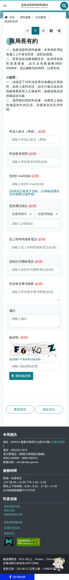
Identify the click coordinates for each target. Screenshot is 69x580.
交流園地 (40, 17)
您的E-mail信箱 (24, 176)
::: (3, 16)
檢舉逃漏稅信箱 (13, 514)
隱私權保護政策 (13, 522)
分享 (59, 31)
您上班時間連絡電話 (27, 239)
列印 (51, 31)
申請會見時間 (22, 153)
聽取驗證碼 (23, 375)
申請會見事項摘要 (26, 283)
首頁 (11, 17)
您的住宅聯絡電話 (26, 261)
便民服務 (25, 17)
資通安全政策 (12, 527)
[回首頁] (34, 5)
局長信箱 (9, 510)
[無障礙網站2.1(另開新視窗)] (28, 542)
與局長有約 (11, 21)
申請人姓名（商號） (27, 131)
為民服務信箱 (12, 506)
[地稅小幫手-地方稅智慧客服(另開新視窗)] (59, 564)
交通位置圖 (58, 441)
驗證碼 (18, 337)
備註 (12, 310)
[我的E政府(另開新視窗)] (9, 542)
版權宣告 (9, 533)
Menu (5, 6)
